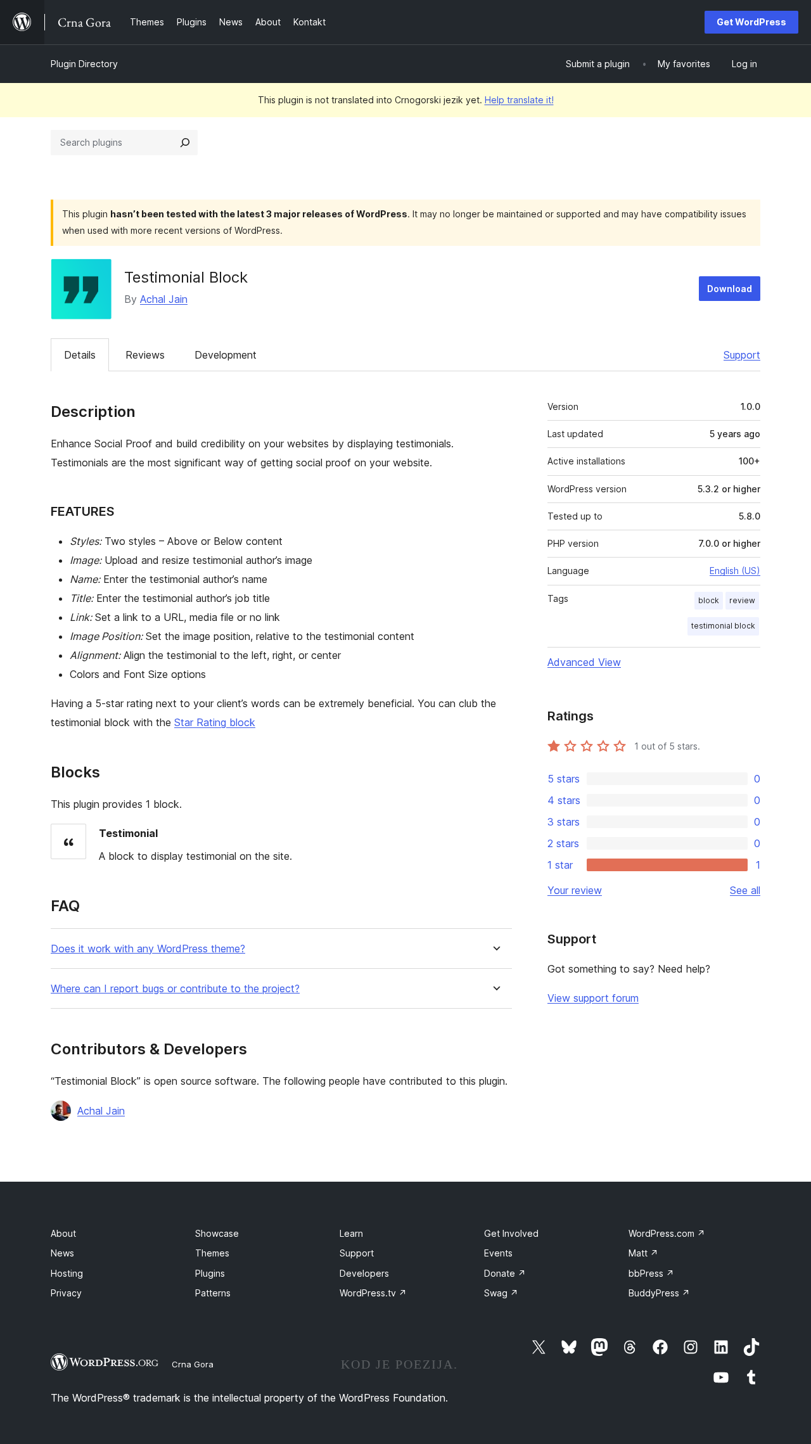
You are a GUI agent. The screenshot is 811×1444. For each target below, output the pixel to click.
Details (80, 354)
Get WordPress (751, 21)
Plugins (210, 1273)
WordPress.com (667, 1233)
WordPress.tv (373, 1292)
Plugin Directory (84, 63)
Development (226, 354)
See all (745, 890)
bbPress (651, 1273)
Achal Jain (164, 299)
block (708, 600)
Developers (364, 1273)
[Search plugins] (185, 142)
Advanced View (584, 662)
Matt (643, 1253)
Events (498, 1253)
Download (729, 288)
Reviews (145, 354)
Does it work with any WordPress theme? (148, 949)
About (63, 1233)
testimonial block (723, 625)
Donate (505, 1273)
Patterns (213, 1292)
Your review (574, 890)
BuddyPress (659, 1292)
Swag (501, 1292)
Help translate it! (519, 99)
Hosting (67, 1273)
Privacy (66, 1292)
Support (742, 354)
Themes (212, 1253)
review (742, 600)
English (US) (735, 570)
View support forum (593, 998)
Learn (351, 1233)
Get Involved (511, 1233)
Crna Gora (193, 1364)
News (62, 1253)
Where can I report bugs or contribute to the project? (175, 989)
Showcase (217, 1233)
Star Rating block (214, 722)
